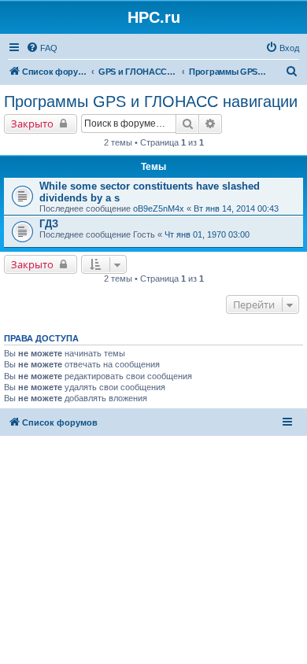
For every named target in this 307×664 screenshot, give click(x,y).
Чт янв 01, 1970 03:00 (207, 234)
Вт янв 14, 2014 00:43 (236, 208)
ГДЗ (48, 224)
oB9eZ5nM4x (158, 208)
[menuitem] (41, 48)
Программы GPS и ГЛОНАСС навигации (151, 101)
